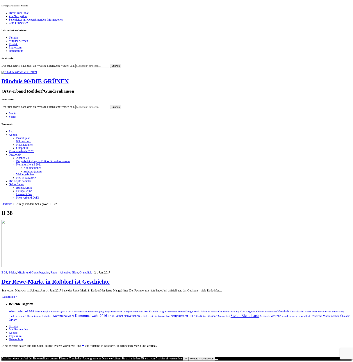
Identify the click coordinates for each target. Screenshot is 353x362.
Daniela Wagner (158, 311)
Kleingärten (47, 316)
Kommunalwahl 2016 (91, 316)
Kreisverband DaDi (27, 197)
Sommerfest (224, 316)
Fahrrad (214, 311)
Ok (185, 358)
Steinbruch (265, 316)
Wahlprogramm (33, 171)
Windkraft (306, 316)
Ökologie (345, 315)
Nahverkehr (131, 315)
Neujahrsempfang (162, 316)
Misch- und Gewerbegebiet (33, 272)
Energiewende (192, 311)
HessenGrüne (24, 194)
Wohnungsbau (331, 315)
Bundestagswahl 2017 (62, 311)
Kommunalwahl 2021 (29, 164)
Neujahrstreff (179, 316)
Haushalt (283, 311)
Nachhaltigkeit (24, 144)
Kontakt (13, 44)
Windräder (316, 315)
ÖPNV (13, 319)
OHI (191, 316)
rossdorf (212, 315)
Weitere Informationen (201, 358)
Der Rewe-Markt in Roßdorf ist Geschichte (55, 281)
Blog (75, 272)
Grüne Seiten (16, 184)
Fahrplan (205, 311)
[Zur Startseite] (19, 72)
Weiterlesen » (9, 296)
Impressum (15, 47)
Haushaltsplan (297, 311)
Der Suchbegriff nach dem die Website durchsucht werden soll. (38, 65)
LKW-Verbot (115, 315)
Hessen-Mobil (311, 311)
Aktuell (13, 134)
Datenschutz (16, 50)
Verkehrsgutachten (290, 316)
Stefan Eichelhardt (245, 315)
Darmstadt (172, 311)
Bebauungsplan (42, 311)
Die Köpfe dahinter (20, 181)
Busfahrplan (23, 138)
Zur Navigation (18, 16)
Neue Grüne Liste (146, 316)
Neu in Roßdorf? (26, 177)
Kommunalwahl (63, 316)
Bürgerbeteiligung (94, 311)
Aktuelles (65, 272)
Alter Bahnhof (18, 311)
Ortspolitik (22, 148)
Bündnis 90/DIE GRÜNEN (35, 81)
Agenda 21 (22, 157)
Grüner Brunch (270, 311)
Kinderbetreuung (17, 316)
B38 (31, 311)
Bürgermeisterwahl (113, 311)
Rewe (54, 272)
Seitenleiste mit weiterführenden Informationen (36, 19)
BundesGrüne (24, 187)
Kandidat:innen (32, 167)
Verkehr (275, 316)
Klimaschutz (23, 141)
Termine (13, 37)
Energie (181, 311)
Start (11, 131)
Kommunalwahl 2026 (21, 151)
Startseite (6, 204)
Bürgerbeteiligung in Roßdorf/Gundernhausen (43, 161)
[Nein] (216, 359)
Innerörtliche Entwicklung (331, 311)
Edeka (12, 272)
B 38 (4, 272)
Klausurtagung (33, 316)
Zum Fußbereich (18, 22)
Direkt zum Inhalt (19, 13)
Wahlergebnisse (25, 174)
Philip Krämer (200, 316)
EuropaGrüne (24, 190)
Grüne (259, 311)
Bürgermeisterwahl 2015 (136, 311)
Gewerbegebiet (248, 311)
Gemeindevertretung (228, 311)
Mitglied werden (18, 40)
